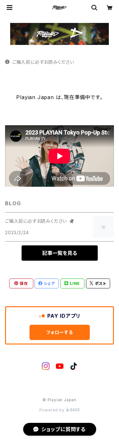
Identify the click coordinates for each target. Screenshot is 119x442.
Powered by (52, 410)
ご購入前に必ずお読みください (43, 62)
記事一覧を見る (59, 253)
